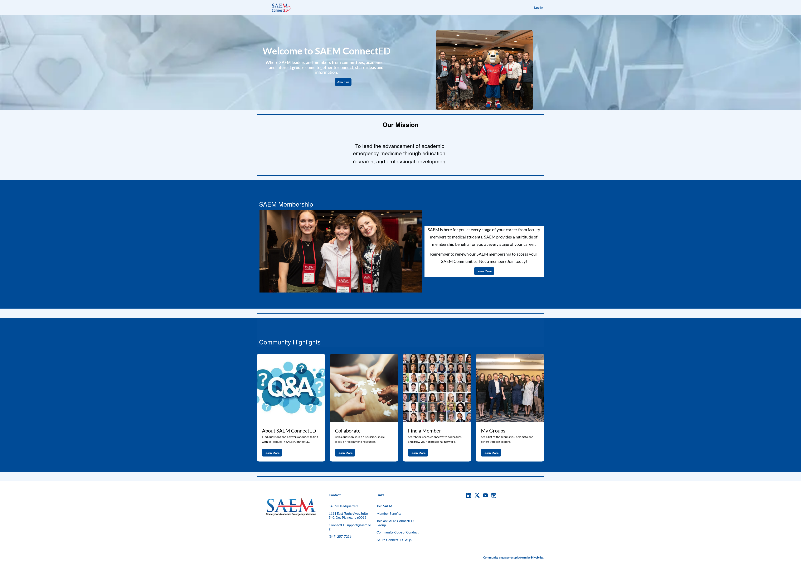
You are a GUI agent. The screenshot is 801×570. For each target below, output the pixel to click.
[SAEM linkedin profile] (468, 495)
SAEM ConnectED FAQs (394, 540)
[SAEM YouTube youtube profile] (485, 495)
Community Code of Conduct (398, 532)
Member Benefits (389, 513)
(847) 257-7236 (340, 536)
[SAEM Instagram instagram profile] (493, 495)
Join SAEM (384, 506)
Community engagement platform (505, 557)
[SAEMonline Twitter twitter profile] (477, 496)
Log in (538, 7)
